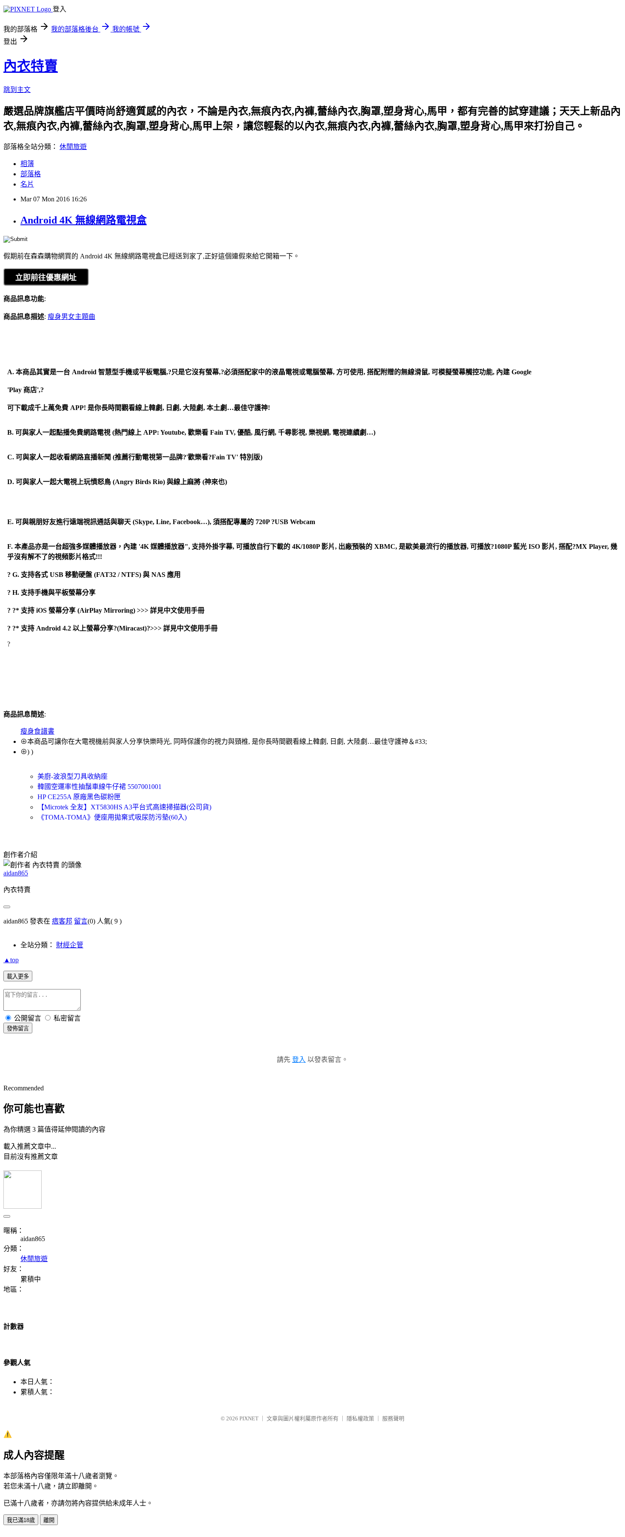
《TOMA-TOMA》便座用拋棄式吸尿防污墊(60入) (112, 817)
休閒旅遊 (73, 146)
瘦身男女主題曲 (71, 316)
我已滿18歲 (21, 1520)
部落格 (30, 174)
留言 (81, 921)
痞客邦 (62, 921)
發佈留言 (18, 1028)
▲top (11, 959)
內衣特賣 (30, 66)
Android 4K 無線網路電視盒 (83, 220)
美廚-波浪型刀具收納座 (72, 776)
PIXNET (249, 1418)
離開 (48, 1520)
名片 (27, 184)
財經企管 (69, 945)
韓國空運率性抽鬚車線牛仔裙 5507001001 (99, 786)
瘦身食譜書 (37, 731)
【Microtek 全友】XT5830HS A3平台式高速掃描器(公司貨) (124, 807)
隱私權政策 (360, 1418)
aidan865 (15, 873)
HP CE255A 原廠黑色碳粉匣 (79, 796)
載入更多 (18, 976)
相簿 (27, 163)
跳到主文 (17, 89)
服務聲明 (393, 1418)
